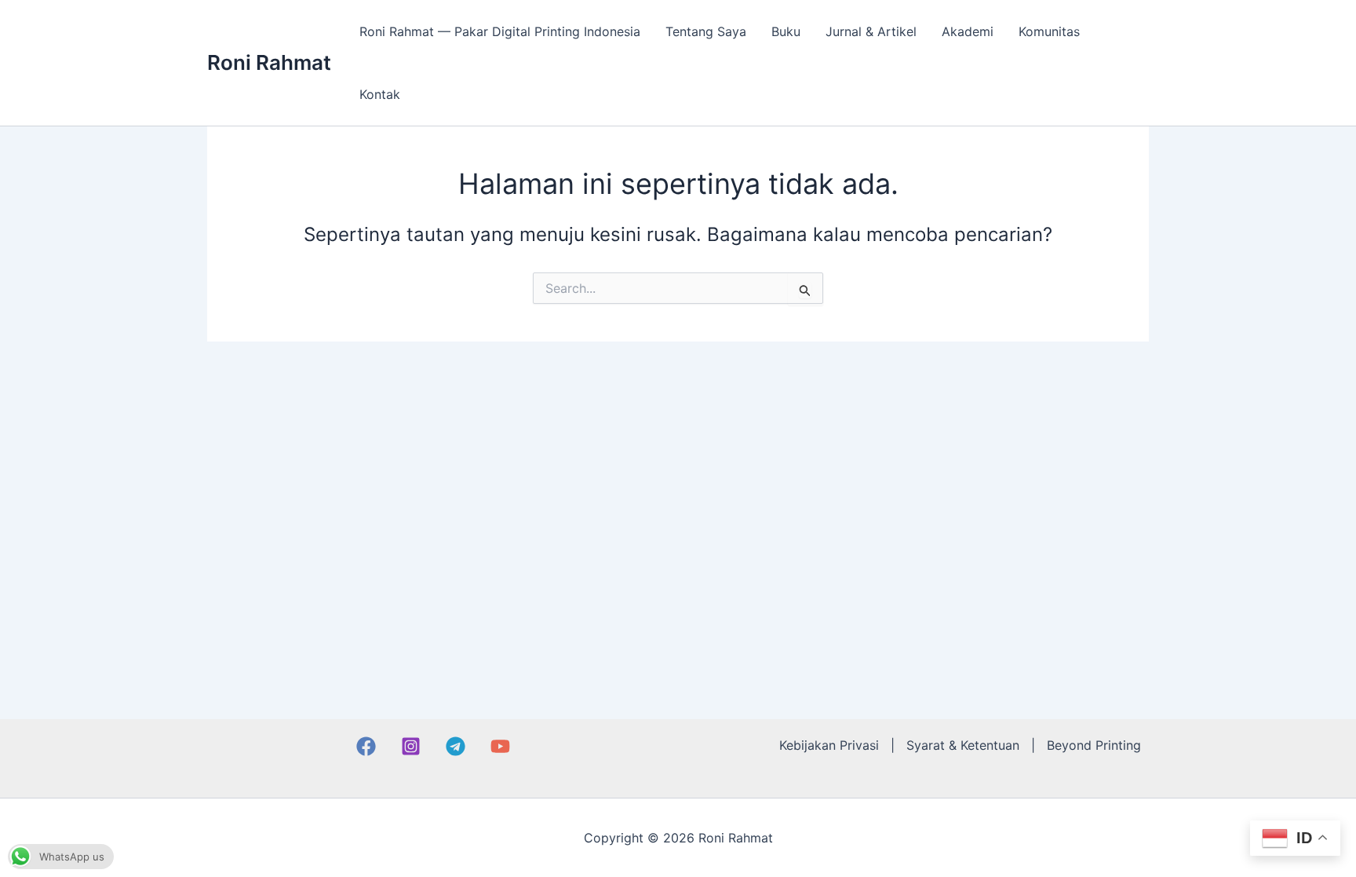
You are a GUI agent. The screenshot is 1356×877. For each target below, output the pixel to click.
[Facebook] (366, 746)
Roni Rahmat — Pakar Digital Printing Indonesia (499, 31)
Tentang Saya (705, 31)
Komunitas (1049, 31)
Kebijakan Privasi (829, 745)
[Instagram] (411, 746)
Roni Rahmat (269, 62)
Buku (785, 31)
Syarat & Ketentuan (962, 745)
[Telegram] (455, 746)
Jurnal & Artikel (871, 31)
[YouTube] (500, 746)
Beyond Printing (1094, 745)
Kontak (379, 94)
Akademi (967, 31)
